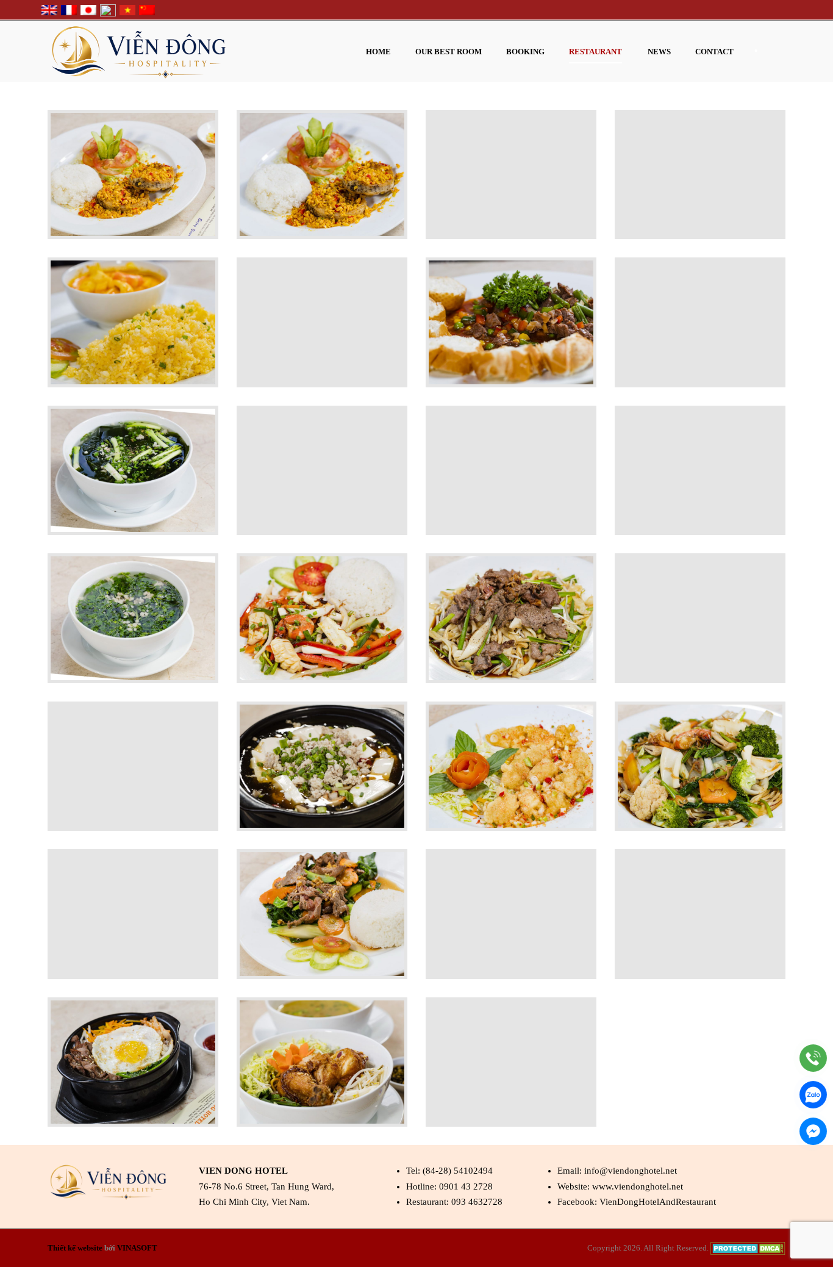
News (659, 51)
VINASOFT (137, 1247)
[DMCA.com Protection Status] (747, 1247)
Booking (525, 51)
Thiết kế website (75, 1247)
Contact (714, 51)
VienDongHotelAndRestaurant (657, 1202)
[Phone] (813, 1058)
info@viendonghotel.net (630, 1170)
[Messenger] (813, 1131)
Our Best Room (448, 51)
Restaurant (595, 51)
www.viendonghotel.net (637, 1186)
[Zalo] (813, 1094)
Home (378, 51)
